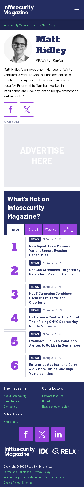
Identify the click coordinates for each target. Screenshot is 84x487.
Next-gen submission (55, 406)
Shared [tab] (33, 229)
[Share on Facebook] (11, 109)
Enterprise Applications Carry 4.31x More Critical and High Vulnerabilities (53, 368)
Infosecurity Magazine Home (21, 25)
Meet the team (13, 401)
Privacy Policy (41, 472)
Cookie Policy (12, 482)
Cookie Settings (54, 477)
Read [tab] (15, 229)
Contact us (10, 406)
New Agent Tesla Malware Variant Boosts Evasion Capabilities (49, 250)
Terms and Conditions (17, 472)
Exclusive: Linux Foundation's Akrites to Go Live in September (54, 343)
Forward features (53, 396)
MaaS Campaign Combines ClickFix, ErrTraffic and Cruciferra (50, 297)
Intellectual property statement (23, 477)
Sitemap (27, 482)
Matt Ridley (49, 25)
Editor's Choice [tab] (68, 229)
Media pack (11, 421)
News (35, 239)
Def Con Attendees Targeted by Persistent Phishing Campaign (54, 271)
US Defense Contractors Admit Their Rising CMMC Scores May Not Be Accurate (54, 321)
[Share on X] (27, 109)
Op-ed (46, 401)
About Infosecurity (15, 396)
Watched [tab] (50, 229)
